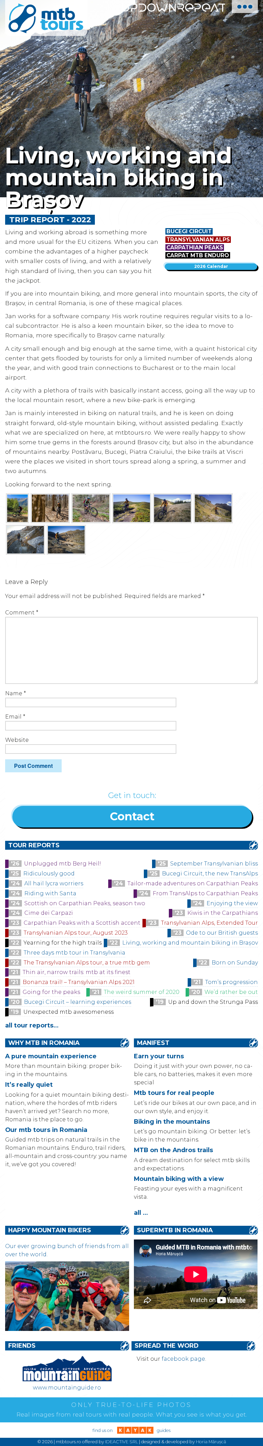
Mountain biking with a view (179, 1178)
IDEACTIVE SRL (121, 1441)
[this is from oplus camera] (131, 508)
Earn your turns (159, 1056)
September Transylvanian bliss (214, 863)
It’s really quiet (29, 1084)
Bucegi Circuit (189, 231)
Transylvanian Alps (198, 239)
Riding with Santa (50, 893)
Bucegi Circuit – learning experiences (77, 1002)
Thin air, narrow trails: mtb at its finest (76, 972)
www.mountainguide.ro (67, 1387)
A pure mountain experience (51, 1056)
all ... (141, 1212)
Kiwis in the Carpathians (222, 913)
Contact (132, 816)
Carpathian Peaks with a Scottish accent (82, 923)
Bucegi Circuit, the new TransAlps (210, 873)
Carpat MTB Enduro (197, 255)
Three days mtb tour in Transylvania (74, 952)
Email (15, 716)
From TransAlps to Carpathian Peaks (205, 893)
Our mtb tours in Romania (46, 1129)
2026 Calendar (211, 266)
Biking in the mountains (172, 1121)
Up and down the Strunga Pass (213, 1002)
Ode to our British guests (222, 933)
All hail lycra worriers (53, 883)
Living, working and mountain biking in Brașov (190, 942)
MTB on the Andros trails (173, 1150)
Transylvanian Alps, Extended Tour (209, 923)
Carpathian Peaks (194, 247)
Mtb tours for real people (174, 1092)
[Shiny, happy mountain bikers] (67, 1329)
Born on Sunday (235, 962)
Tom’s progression (231, 982)
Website (17, 740)
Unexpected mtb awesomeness (68, 1012)
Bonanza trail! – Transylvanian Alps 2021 (79, 982)
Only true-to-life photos (131, 1405)
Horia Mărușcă (211, 1441)
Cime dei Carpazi (48, 913)
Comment (21, 612)
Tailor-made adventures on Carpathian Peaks (192, 883)
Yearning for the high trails (63, 942)
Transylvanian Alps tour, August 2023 (76, 933)
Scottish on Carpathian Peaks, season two (84, 903)
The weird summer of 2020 (141, 992)
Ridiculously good (49, 873)
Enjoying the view (232, 903)
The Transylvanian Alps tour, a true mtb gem (87, 962)
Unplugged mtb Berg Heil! (62, 863)
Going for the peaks (51, 992)
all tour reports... (32, 1025)
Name (15, 693)
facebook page (183, 1359)
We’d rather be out (231, 992)
